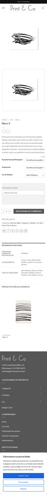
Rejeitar (23, 489)
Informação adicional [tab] (12, 245)
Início (4, 120)
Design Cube (7, 407)
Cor (11, 120)
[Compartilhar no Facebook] (8, 231)
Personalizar (23, 482)
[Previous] (4, 63)
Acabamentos (7, 440)
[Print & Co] (23, 8)
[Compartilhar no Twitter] (13, 231)
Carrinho (5, 426)
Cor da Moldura (7, 175)
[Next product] (4, 131)
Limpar (42, 156)
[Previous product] (8, 131)
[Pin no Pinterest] (21, 231)
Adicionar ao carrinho (29, 211)
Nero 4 (5, 337)
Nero (41, 223)
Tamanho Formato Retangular (12, 160)
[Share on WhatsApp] (4, 231)
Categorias (25, 223)
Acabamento (6, 167)
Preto (4, 225)
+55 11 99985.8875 (24, 1)
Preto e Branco (11, 225)
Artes (4, 422)
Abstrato (13, 223)
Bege (17, 120)
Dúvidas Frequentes (10, 436)
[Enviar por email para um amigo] (17, 231)
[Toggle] (40, 387)
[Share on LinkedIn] (26, 231)
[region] (23, 473)
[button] (3, 8)
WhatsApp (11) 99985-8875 (13, 368)
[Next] (10, 63)
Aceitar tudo (23, 476)
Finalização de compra (11, 431)
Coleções (33, 223)
